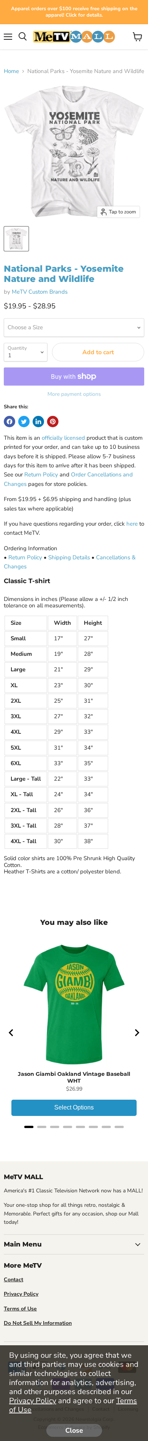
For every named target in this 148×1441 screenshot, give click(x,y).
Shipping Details (69, 557)
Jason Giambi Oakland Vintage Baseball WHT (74, 1077)
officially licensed (63, 438)
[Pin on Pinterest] (52, 421)
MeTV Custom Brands (40, 292)
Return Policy (41, 474)
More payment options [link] (74, 394)
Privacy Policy (32, 1401)
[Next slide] (136, 1032)
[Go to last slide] (11, 1032)
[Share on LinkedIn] (38, 421)
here (132, 524)
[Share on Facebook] (9, 421)
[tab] (28, 1127)
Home (11, 71)
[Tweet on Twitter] (24, 421)
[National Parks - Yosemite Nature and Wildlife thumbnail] (16, 239)
